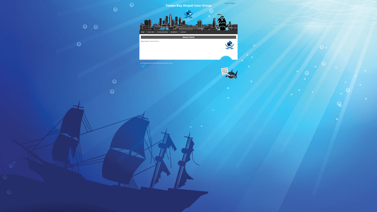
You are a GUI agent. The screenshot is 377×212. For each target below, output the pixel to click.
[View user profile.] (230, 49)
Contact (183, 32)
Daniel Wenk (154, 41)
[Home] (188, 18)
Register (233, 3)
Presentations (162, 32)
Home (143, 32)
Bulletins (151, 32)
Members (174, 32)
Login (227, 3)
